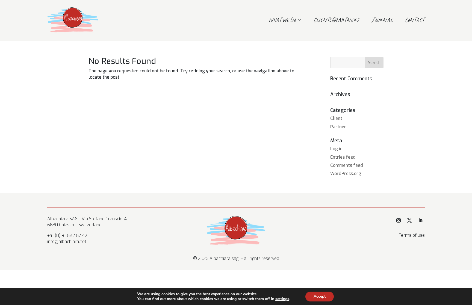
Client (336, 118)
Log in (336, 149)
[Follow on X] (409, 220)
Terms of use (412, 235)
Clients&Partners (336, 21)
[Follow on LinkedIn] (420, 220)
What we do (282, 21)
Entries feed (343, 157)
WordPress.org (345, 173)
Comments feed (346, 165)
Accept (320, 296)
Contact (415, 21)
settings (282, 299)
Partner (338, 127)
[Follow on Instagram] (398, 220)
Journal (382, 21)
